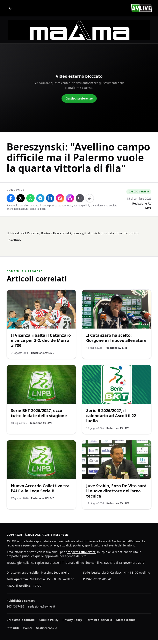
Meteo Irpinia (125, 620)
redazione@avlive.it (41, 606)
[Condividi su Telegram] (40, 198)
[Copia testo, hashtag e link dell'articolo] (90, 198)
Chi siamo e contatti (21, 620)
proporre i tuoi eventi (81, 552)
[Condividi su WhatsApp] (30, 198)
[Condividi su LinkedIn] (50, 198)
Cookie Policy (48, 620)
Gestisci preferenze (79, 98)
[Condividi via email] (80, 198)
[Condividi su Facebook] (11, 198)
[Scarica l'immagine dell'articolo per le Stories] (60, 198)
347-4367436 (15, 606)
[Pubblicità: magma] (79, 30)
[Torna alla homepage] (10, 8)
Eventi (27, 628)
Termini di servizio (99, 620)
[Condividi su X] (20, 198)
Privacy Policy (72, 620)
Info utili (13, 628)
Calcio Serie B (139, 191)
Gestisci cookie (46, 628)
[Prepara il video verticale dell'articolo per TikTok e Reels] (70, 198)
